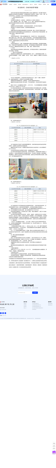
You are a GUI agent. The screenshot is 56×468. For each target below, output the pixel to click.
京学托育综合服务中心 (35, 303)
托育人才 (31, 4)
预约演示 (53, 4)
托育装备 (15, 4)
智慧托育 (10, 4)
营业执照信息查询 (37, 318)
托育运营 (19, 4)
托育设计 (35, 4)
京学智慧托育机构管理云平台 (36, 306)
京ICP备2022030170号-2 (30, 318)
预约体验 (35, 292)
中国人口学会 (4, 315)
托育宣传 (44, 4)
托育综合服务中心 (25, 4)
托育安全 (40, 4)
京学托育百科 (34, 309)
